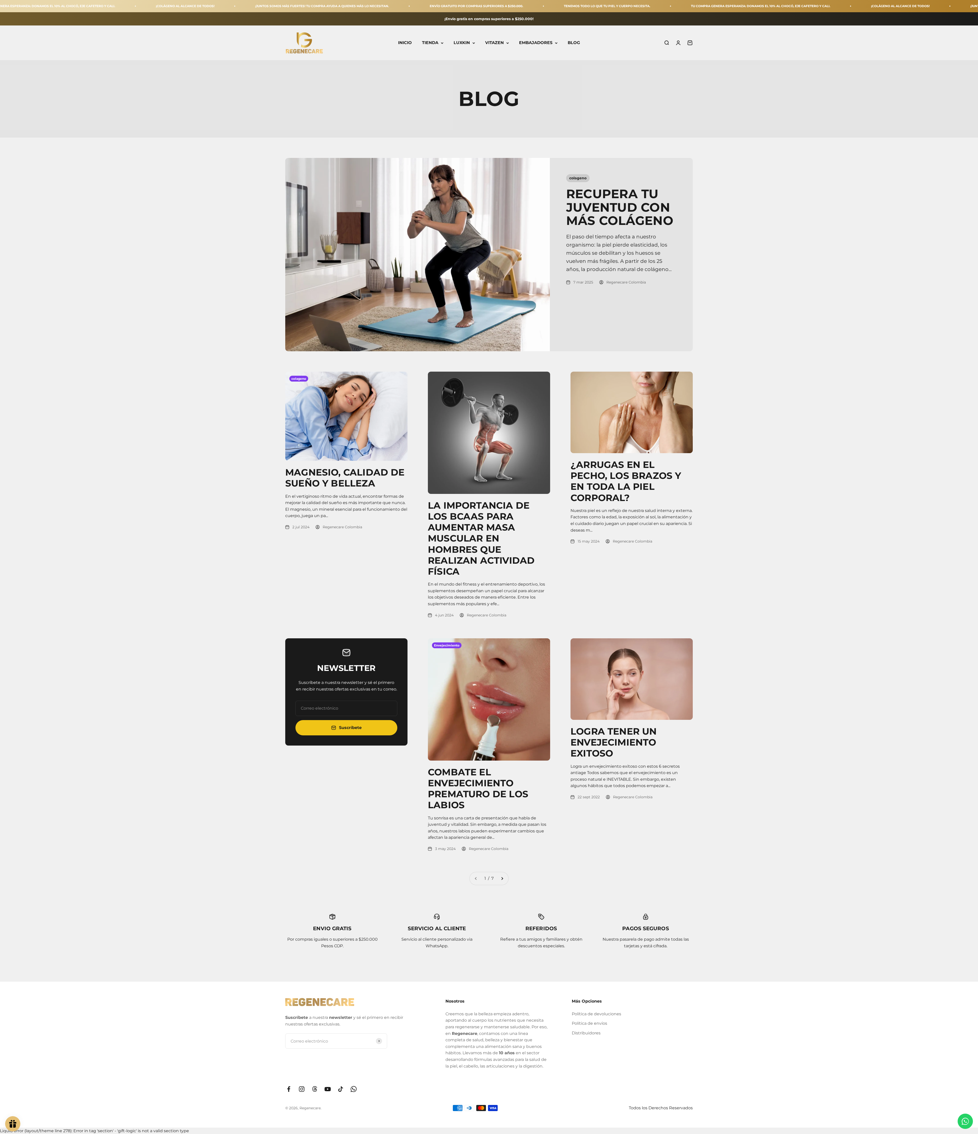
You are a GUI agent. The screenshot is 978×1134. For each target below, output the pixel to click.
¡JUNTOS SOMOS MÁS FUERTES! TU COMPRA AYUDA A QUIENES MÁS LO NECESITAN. (220, 6)
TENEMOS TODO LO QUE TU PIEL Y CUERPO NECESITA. (505, 6)
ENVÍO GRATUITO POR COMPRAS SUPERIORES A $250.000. (375, 6)
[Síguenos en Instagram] (301, 1089)
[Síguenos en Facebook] (288, 1089)
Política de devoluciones (596, 1013)
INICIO (405, 42)
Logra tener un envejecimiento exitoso (613, 742)
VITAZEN (494, 42)
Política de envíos (589, 1023)
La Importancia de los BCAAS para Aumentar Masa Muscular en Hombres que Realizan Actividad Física (481, 538)
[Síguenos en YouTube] (327, 1089)
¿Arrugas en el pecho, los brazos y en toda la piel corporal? (625, 481)
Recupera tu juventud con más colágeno (619, 207)
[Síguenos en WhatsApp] (353, 1089)
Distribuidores (586, 1033)
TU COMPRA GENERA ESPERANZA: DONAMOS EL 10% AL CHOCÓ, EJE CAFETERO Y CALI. (659, 6)
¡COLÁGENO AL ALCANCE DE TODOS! (83, 6)
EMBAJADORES (535, 42)
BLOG (574, 42)
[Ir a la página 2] (502, 878)
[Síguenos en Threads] (314, 1089)
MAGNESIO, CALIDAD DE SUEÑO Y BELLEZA (345, 478)
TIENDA (430, 42)
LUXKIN (462, 42)
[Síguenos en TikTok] (340, 1089)
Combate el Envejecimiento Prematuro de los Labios (478, 788)
